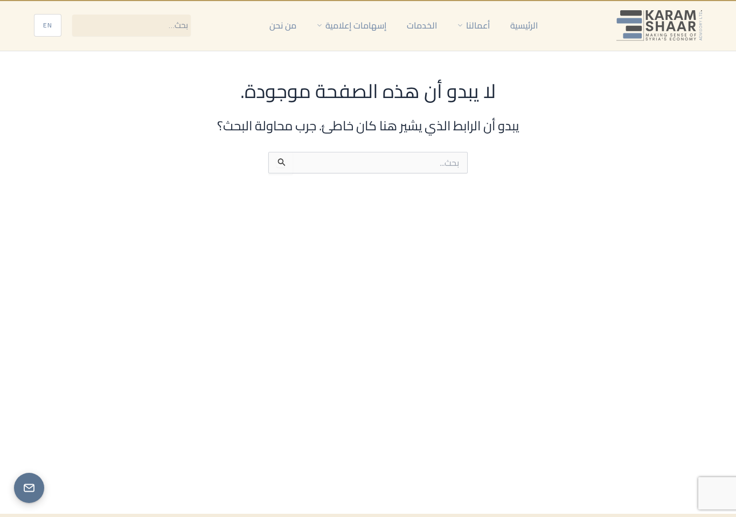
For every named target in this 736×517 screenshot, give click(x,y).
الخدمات (422, 25)
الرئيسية (524, 25)
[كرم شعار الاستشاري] (659, 25)
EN (47, 25)
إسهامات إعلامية (355, 25)
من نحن (282, 25)
